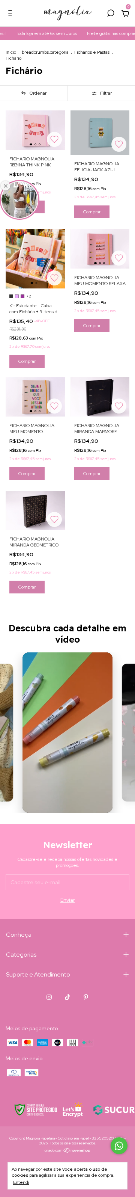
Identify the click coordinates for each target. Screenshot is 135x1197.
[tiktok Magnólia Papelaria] (67, 997)
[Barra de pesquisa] (111, 14)
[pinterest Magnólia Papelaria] (86, 997)
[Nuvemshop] (67, 1150)
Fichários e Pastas (92, 52)
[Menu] (11, 14)
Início (11, 52)
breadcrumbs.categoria (45, 52)
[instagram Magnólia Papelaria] (49, 997)
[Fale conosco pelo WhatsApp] (119, 1145)
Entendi (21, 1182)
